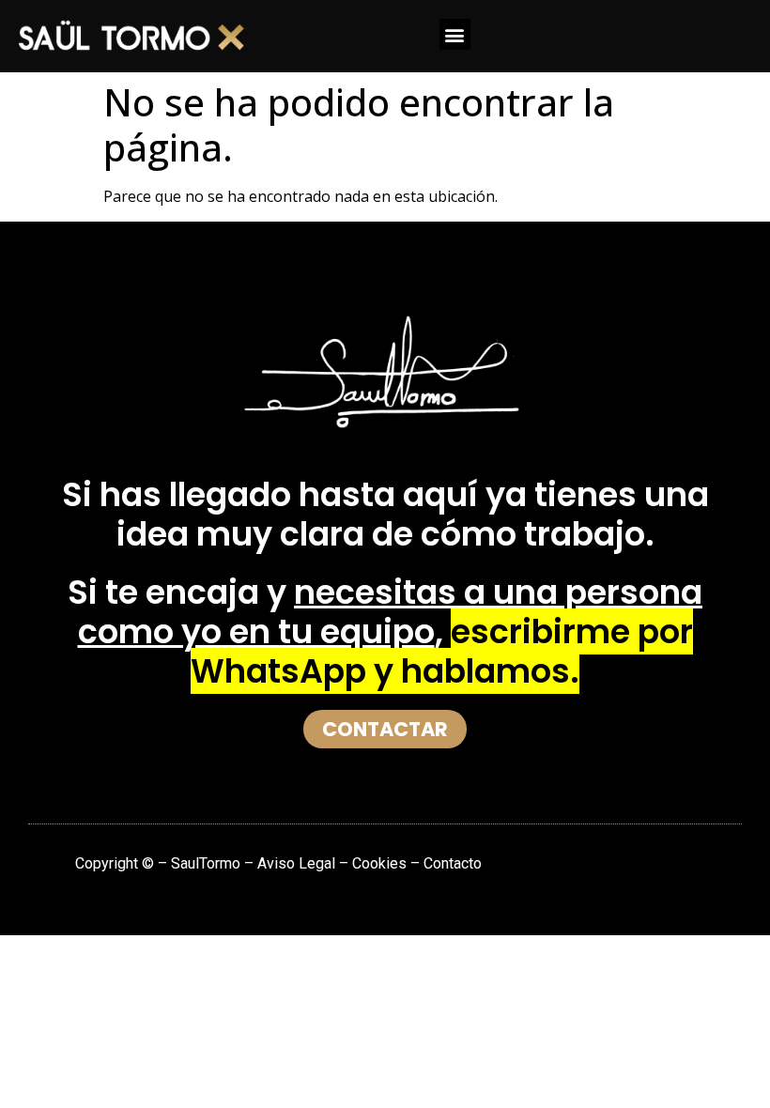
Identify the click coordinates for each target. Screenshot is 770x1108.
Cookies (379, 863)
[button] (454, 34)
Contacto (453, 863)
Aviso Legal (298, 863)
